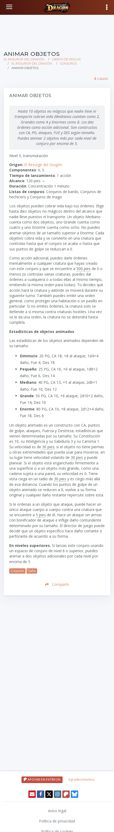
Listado (102, 78)
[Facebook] (40, 794)
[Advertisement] (57, 32)
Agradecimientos (81, 779)
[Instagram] (57, 794)
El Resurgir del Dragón (24, 59)
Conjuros (68, 63)
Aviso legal (57, 810)
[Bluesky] (74, 794)
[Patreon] (66, 794)
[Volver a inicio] (10, 6)
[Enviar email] (32, 794)
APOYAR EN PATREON (43, 779)
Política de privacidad (57, 821)
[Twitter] (49, 794)
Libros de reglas (66, 59)
